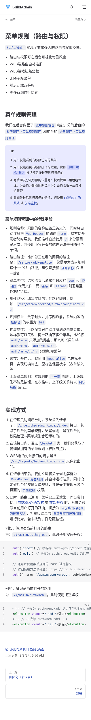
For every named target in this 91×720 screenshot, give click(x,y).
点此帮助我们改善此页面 (27, 649)
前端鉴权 (31, 203)
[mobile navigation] (84, 7)
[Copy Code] (84, 548)
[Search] (71, 7)
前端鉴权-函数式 (31, 502)
